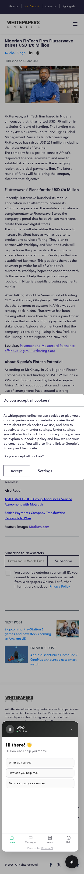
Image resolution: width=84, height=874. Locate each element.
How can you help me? (23, 773)
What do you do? (20, 762)
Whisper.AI (47, 848)
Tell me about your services (27, 783)
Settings (45, 470)
